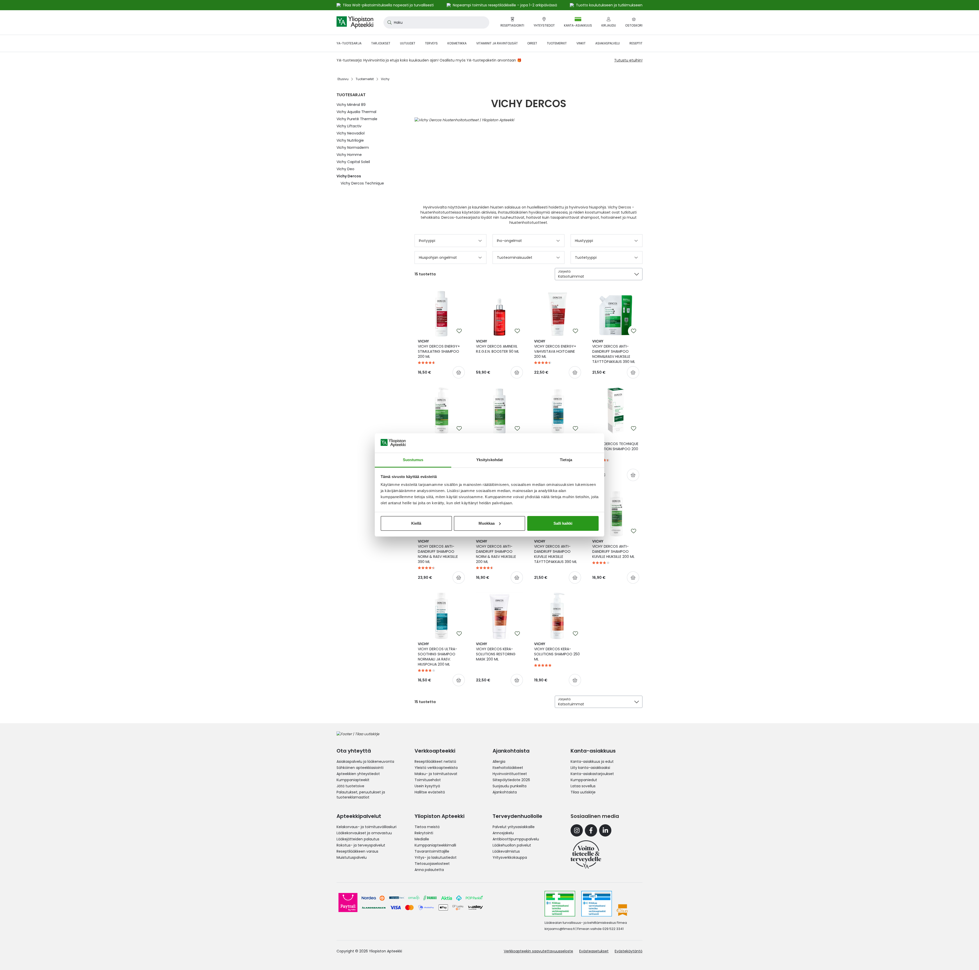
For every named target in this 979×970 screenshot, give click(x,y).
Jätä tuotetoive (350, 786)
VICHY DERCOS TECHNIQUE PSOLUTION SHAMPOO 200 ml (615, 446)
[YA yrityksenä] (586, 854)
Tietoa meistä (427, 826)
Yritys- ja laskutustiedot (436, 857)
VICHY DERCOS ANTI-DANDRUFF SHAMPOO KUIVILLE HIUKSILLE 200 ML (613, 549)
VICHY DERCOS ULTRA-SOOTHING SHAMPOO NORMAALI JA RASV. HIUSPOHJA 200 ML (437, 654)
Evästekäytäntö (628, 951)
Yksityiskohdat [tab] (489, 460)
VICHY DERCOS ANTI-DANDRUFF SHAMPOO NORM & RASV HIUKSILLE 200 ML (496, 551)
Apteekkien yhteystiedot (358, 773)
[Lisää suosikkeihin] (459, 331)
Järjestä (564, 271)
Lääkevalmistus (506, 851)
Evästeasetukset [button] (594, 951)
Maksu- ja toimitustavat (436, 773)
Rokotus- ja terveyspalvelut (361, 845)
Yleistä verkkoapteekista (436, 767)
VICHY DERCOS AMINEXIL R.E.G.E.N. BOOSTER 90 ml (497, 346)
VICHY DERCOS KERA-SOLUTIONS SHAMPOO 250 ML (557, 651)
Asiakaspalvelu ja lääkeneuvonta (365, 761)
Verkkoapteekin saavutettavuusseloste (538, 951)
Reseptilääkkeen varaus (357, 851)
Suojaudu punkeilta (509, 786)
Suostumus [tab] (413, 460)
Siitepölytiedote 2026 (511, 779)
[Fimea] (560, 903)
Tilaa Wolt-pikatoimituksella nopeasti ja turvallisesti (388, 5)
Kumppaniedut (584, 779)
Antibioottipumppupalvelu (516, 839)
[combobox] (436, 22)
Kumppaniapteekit (353, 779)
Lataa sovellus (583, 786)
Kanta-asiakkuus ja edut (592, 761)
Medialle (422, 839)
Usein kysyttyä (427, 786)
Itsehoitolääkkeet (508, 767)
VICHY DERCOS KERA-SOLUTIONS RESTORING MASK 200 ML (496, 651)
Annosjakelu (503, 833)
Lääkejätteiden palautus (358, 839)
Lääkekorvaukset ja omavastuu (364, 833)
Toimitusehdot (428, 779)
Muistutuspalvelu (352, 857)
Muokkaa (487, 523)
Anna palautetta (429, 869)
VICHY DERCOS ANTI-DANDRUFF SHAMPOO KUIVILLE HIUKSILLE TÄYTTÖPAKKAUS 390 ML (555, 551)
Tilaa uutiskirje (583, 792)
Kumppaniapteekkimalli (435, 845)
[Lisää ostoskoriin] (459, 372)
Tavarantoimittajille (432, 851)
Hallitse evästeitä (430, 792)
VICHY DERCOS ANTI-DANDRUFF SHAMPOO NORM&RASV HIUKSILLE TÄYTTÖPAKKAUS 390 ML (613, 351)
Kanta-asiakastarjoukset (592, 773)
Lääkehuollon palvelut (512, 845)
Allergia (499, 761)
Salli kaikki (562, 523)
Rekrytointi (424, 833)
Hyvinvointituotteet (510, 773)
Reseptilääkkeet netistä (435, 761)
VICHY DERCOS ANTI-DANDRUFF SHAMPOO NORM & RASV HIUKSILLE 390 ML (438, 551)
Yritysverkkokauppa (510, 857)
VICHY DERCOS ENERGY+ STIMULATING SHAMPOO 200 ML (439, 349)
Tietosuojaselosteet (432, 863)
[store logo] (355, 22)
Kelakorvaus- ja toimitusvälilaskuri (366, 826)
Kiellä (416, 523)
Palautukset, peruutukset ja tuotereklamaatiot (361, 795)
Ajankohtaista (505, 792)
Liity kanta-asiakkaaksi (590, 767)
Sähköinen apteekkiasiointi (360, 767)
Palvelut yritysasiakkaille (514, 826)
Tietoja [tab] (566, 460)
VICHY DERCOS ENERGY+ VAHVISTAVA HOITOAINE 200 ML (555, 349)
